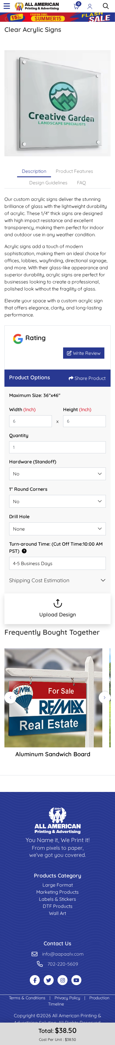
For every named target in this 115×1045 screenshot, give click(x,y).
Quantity (18, 435)
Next (105, 697)
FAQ (81, 183)
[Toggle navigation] (7, 6)
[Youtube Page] (76, 980)
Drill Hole (19, 516)
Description (34, 171)
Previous (10, 697)
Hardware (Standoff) (32, 462)
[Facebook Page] (35, 980)
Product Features (74, 171)
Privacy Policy (68, 997)
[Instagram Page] (63, 980)
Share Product (90, 378)
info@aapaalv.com (63, 954)
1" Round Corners (28, 489)
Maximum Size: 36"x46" (34, 395)
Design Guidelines (48, 183)
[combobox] (57, 473)
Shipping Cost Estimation (39, 580)
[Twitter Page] (49, 980)
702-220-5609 (62, 964)
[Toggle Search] (106, 6)
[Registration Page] (90, 6)
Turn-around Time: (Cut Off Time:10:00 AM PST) (56, 547)
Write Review (86, 353)
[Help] (23, 551)
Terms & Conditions (28, 997)
